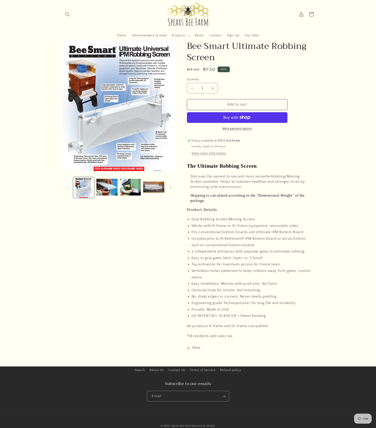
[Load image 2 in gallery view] (107, 187)
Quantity (193, 79)
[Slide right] (170, 187)
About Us (156, 370)
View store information (208, 153)
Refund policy (230, 370)
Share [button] (196, 347)
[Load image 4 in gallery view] (153, 187)
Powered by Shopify (203, 426)
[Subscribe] (224, 396)
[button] (67, 14)
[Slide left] (67, 187)
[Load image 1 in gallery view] (83, 187)
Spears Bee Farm (181, 426)
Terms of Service (202, 370)
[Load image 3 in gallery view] (130, 187)
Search (140, 370)
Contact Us (176, 370)
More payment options (237, 128)
